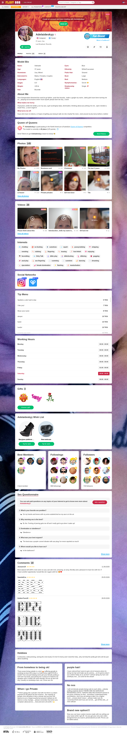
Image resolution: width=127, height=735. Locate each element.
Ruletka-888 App (60, 7)
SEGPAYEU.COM (48, 727)
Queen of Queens (77, 127)
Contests (47, 7)
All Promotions (36, 7)
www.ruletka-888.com (25, 727)
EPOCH (39, 727)
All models (5, 7)
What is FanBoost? (103, 40)
